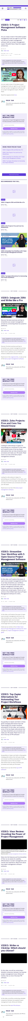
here (15, 95)
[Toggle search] (25, 8)
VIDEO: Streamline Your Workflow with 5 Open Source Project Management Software (14, 251)
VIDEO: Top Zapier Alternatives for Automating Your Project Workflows (14, 276)
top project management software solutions (17, 854)
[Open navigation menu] (3, 8)
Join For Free (14, 128)
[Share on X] (22, 20)
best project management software (14, 358)
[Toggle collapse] (3, 1017)
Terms (5, 133)
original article (14, 357)
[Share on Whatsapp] (26, 20)
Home (2, 19)
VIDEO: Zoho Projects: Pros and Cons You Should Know (12, 226)
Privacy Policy (10, 133)
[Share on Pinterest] (24, 20)
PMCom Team (6, 50)
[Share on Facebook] (20, 20)
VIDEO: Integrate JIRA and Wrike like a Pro (13, 150)
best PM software (15, 1005)
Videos (7, 19)
